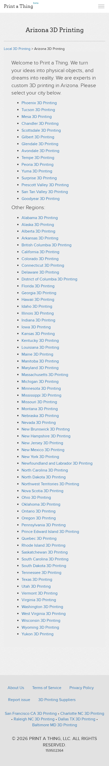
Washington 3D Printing (42, 606)
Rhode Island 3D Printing (43, 545)
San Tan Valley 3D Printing (45, 191)
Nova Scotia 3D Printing (42, 490)
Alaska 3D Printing (38, 224)
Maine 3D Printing (37, 354)
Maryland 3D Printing (40, 367)
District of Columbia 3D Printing (49, 279)
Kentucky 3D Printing (40, 340)
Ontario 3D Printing (39, 511)
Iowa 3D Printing (36, 327)
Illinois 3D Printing (38, 313)
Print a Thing (21, 5)
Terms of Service (46, 687)
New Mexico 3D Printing (43, 449)
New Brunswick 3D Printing (46, 429)
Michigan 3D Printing (40, 381)
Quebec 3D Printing (39, 538)
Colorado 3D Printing (40, 258)
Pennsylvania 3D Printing (44, 525)
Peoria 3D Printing (37, 164)
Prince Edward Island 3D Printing (50, 531)
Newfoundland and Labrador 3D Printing (57, 463)
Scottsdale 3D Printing (41, 130)
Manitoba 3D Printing (40, 361)
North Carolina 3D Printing (45, 470)
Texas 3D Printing (37, 579)
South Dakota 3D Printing (44, 565)
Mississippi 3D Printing (41, 395)
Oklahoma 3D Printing (41, 504)
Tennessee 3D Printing (41, 572)
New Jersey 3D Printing (42, 443)
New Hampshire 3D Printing (46, 436)
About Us (16, 687)
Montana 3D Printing (40, 408)
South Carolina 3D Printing (45, 559)
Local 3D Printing (17, 49)
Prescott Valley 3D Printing (45, 184)
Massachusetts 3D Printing (45, 374)
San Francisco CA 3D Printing (31, 713)
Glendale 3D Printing (40, 143)
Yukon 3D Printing (37, 634)
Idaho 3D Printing (37, 306)
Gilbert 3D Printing (38, 137)
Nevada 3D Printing (39, 422)
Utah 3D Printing (36, 586)
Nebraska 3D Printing (40, 415)
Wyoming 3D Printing (40, 627)
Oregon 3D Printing (39, 518)
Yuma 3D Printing (37, 171)
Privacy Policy (81, 687)
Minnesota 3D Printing (41, 388)
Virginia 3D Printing (39, 599)
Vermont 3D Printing (40, 593)
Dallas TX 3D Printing (76, 719)
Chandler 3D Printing (40, 123)
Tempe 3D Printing (38, 157)
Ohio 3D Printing (36, 497)
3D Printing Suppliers (57, 699)
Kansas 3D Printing (38, 333)
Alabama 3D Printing (40, 217)
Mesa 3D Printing (37, 116)
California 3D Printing (40, 251)
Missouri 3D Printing (39, 402)
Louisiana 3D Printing (40, 347)
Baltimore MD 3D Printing (54, 725)
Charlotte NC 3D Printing (82, 713)
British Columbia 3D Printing (46, 245)
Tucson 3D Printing (38, 109)
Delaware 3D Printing (40, 272)
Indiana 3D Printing (38, 320)
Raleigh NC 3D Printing (34, 719)
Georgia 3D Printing (39, 292)
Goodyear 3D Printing (41, 198)
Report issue (19, 699)
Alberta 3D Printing (38, 231)
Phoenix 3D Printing (39, 102)
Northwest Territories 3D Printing (50, 484)
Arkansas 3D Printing (40, 238)
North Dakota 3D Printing (44, 477)
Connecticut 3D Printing (43, 265)
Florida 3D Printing (38, 286)
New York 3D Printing (40, 456)
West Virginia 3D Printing (44, 613)
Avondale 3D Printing (40, 150)
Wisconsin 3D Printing (41, 620)
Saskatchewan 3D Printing (45, 552)
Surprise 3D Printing (39, 178)
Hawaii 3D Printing (38, 299)
